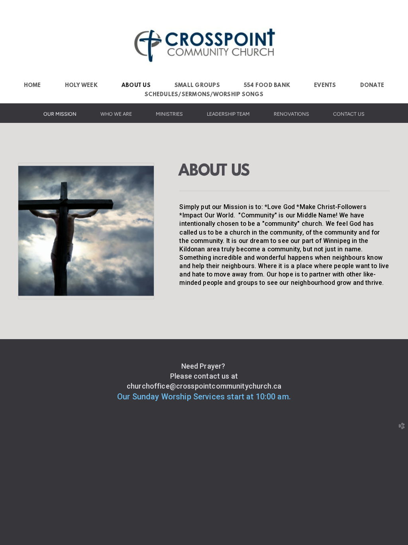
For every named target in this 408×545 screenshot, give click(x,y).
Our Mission (59, 114)
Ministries (169, 114)
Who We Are (116, 114)
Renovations (291, 114)
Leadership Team (228, 114)
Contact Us (349, 114)
